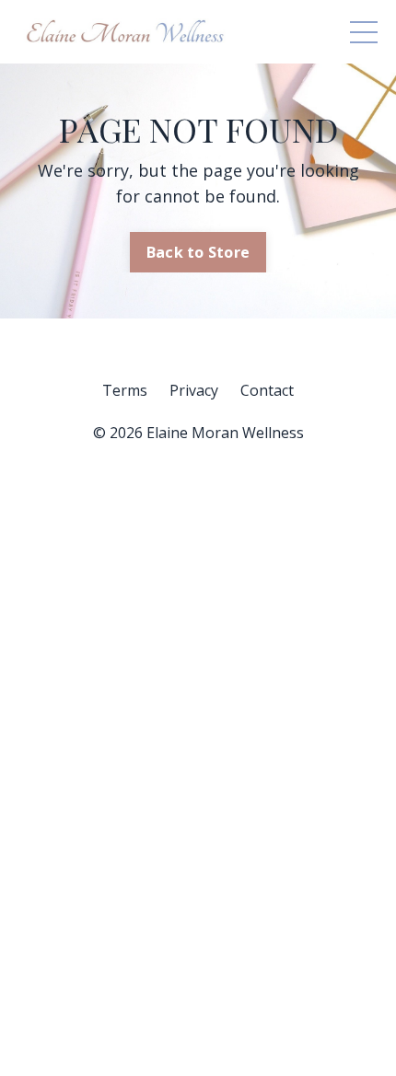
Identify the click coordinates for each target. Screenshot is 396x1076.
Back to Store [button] (198, 252)
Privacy (193, 390)
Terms (124, 390)
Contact (267, 390)
